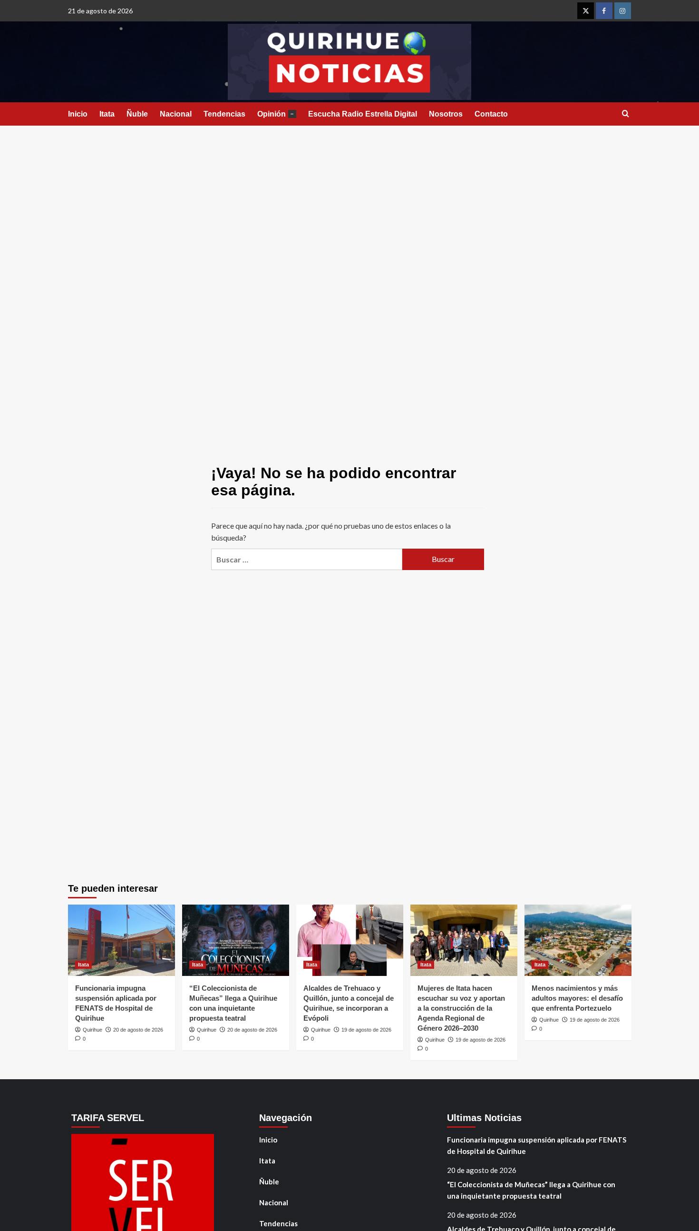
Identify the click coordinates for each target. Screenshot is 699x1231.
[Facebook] (604, 10)
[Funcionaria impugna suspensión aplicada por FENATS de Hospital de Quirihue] (121, 940)
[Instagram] (622, 10)
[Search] (625, 114)
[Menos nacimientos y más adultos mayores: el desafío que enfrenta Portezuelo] (577, 940)
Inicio (77, 114)
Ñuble (137, 114)
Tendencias (224, 114)
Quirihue (92, 1030)
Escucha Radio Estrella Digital (362, 114)
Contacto (491, 114)
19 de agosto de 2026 (366, 1030)
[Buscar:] (306, 559)
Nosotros (446, 114)
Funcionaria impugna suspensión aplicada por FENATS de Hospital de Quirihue (536, 1145)
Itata (107, 114)
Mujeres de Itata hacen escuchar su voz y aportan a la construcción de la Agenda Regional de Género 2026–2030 (461, 1008)
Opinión (275, 114)
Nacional (176, 114)
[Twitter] (585, 10)
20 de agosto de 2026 (138, 1030)
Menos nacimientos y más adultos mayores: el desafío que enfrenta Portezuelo (577, 998)
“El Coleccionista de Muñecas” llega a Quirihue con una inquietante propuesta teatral (531, 1190)
